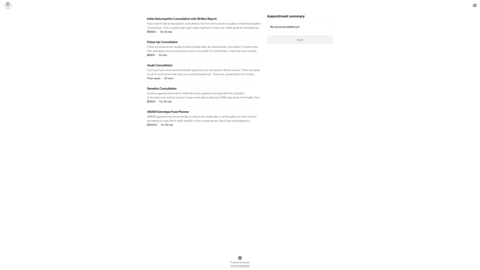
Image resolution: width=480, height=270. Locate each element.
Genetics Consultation (162, 88)
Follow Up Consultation (162, 42)
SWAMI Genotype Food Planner (168, 112)
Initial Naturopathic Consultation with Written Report (182, 19)
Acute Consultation (159, 65)
